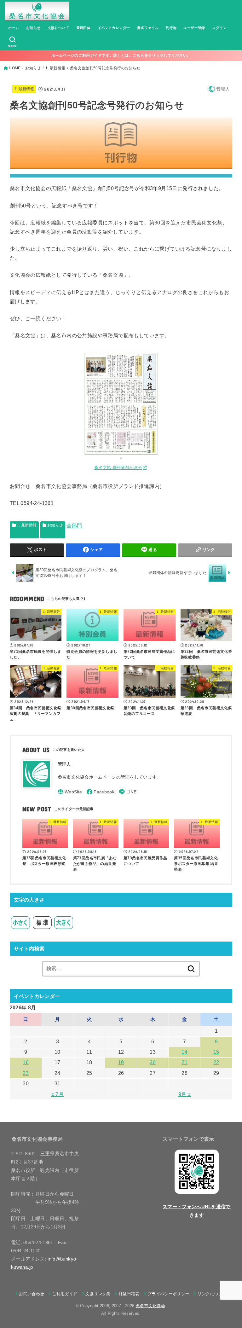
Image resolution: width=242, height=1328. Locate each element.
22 (216, 1062)
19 (121, 1062)
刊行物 (171, 28)
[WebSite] (70, 792)
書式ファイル (147, 28)
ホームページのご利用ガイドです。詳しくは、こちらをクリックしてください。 (121, 55)
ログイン (219, 28)
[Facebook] (100, 792)
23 (26, 1073)
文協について (58, 28)
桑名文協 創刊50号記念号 (118, 467)
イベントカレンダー (114, 28)
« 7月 (57, 1094)
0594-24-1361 (37, 503)
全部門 (74, 525)
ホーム (13, 28)
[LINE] (127, 792)
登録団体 (83, 28)
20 (153, 1062)
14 (184, 1052)
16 (26, 1062)
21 (184, 1062)
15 (216, 1052)
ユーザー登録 (194, 28)
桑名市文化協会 (150, 1305)
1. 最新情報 (24, 89)
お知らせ (33, 28)
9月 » (184, 1094)
